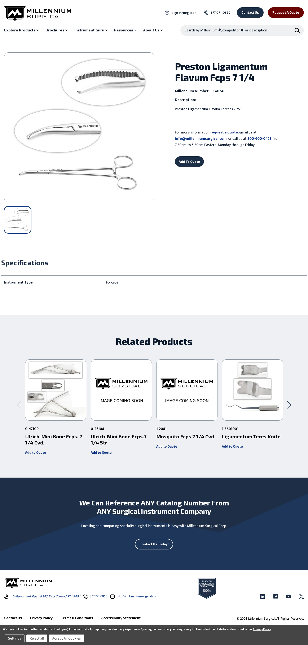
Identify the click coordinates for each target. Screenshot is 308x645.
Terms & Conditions (77, 618)
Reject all (37, 638)
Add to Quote (35, 452)
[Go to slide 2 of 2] (19, 405)
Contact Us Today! (154, 544)
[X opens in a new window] (301, 596)
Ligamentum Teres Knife (251, 436)
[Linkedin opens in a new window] (262, 596)
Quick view (55, 390)
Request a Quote (285, 12)
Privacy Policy (262, 629)
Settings (14, 638)
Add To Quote (189, 161)
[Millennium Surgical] (37, 13)
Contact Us (250, 12)
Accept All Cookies (66, 638)
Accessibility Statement (121, 618)
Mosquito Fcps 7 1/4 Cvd (185, 436)
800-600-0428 (259, 139)
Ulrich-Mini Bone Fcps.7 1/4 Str (118, 440)
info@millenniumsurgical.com (201, 139)
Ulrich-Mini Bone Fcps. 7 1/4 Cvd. (53, 440)
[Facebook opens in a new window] (275, 596)
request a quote (224, 132)
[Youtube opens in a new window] (288, 596)
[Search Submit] (297, 30)
